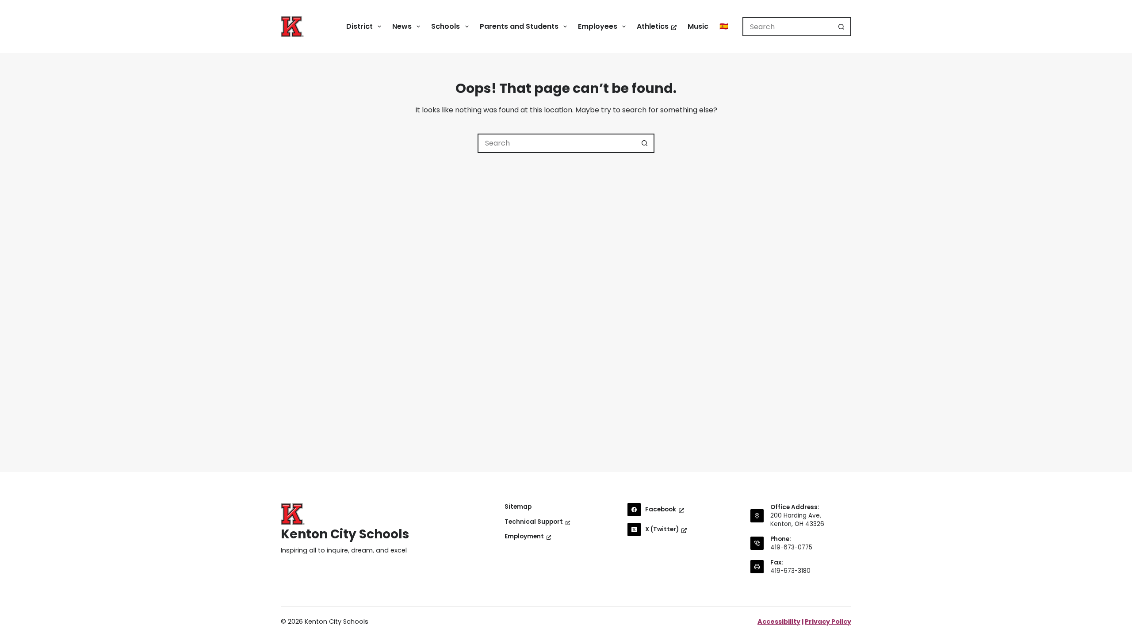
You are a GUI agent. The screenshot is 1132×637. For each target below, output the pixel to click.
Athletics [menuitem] (653, 26)
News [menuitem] (402, 26)
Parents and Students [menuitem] (519, 26)
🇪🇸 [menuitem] (723, 26)
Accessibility (778, 621)
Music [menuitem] (698, 26)
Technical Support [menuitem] (534, 522)
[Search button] (841, 26)
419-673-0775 (791, 547)
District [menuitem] (359, 26)
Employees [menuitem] (597, 26)
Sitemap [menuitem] (518, 507)
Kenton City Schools (345, 534)
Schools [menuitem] (445, 26)
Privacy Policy (828, 621)
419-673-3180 (790, 571)
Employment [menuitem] (524, 537)
